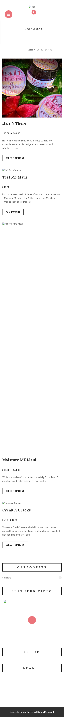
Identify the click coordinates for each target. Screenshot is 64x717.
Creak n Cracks (16, 510)
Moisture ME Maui (19, 460)
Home (27, 29)
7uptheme (28, 712)
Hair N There (14, 123)
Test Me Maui (14, 177)
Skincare (6, 577)
